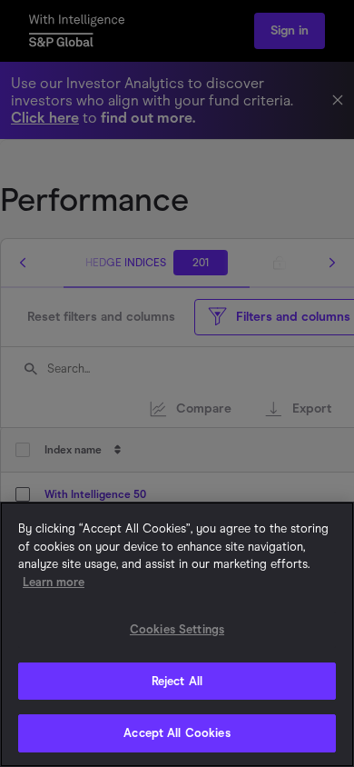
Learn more (53, 582)
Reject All (177, 681)
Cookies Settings (177, 629)
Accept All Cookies (176, 733)
